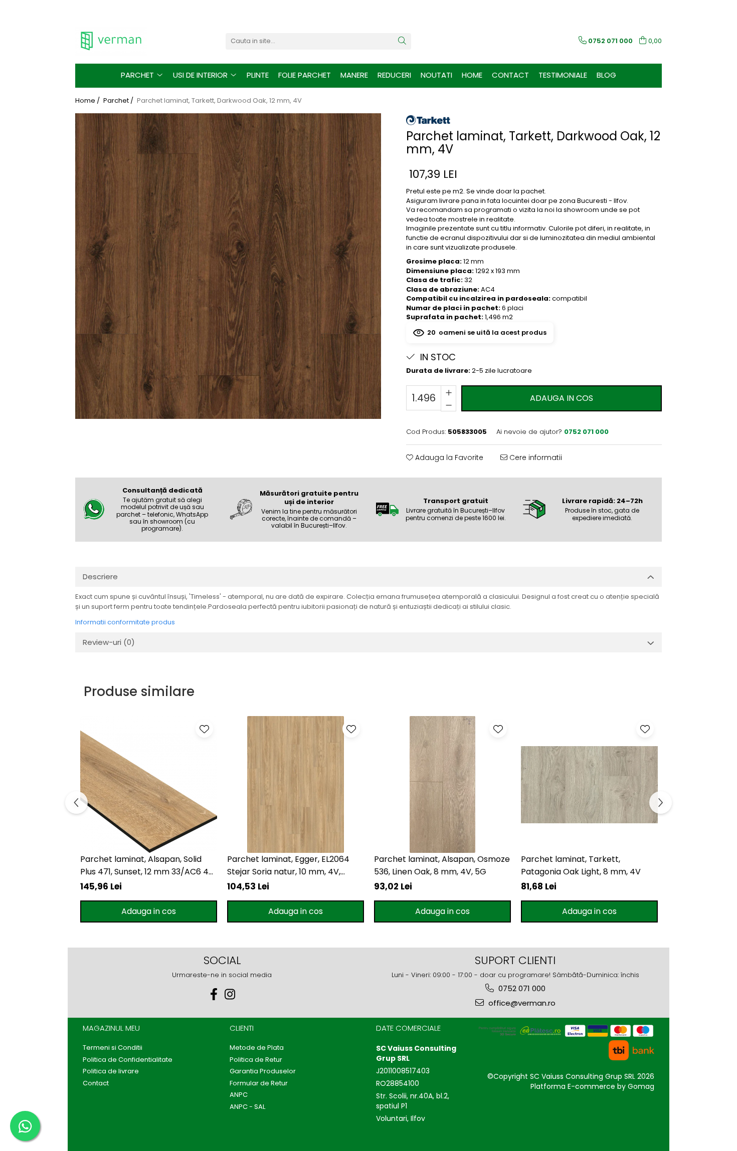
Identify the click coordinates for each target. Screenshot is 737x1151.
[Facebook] (214, 994)
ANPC (239, 1094)
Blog (606, 75)
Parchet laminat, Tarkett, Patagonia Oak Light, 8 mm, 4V (581, 865)
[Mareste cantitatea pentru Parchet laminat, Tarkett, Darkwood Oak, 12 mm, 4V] (448, 391)
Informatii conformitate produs (125, 622)
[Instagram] (230, 994)
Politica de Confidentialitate (127, 1059)
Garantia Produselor (263, 1071)
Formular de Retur (259, 1083)
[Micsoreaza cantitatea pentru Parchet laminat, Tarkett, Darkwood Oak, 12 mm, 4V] (448, 404)
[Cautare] (402, 41)
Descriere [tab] (100, 576)
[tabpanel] (228, 266)
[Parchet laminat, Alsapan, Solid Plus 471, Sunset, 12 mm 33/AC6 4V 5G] (148, 784)
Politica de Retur (256, 1059)
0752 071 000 (520, 988)
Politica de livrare (111, 1071)
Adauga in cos (561, 398)
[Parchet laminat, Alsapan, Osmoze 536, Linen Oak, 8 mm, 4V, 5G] (442, 784)
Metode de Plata (257, 1047)
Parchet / (119, 100)
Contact (510, 75)
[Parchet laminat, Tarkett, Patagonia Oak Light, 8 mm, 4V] (589, 784)
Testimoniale (562, 75)
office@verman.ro (521, 1003)
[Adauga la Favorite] (204, 729)
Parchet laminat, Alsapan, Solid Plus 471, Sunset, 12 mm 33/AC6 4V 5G (147, 865)
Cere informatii (534, 457)
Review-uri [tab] (109, 642)
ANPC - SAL (247, 1106)
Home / (88, 100)
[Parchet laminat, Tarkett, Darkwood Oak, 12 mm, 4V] (228, 266)
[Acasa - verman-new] (125, 41)
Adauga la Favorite (448, 457)
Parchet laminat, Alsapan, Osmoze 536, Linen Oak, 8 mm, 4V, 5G (442, 865)
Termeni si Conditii (112, 1047)
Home (472, 75)
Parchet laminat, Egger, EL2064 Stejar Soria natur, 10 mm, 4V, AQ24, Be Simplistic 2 (288, 865)
